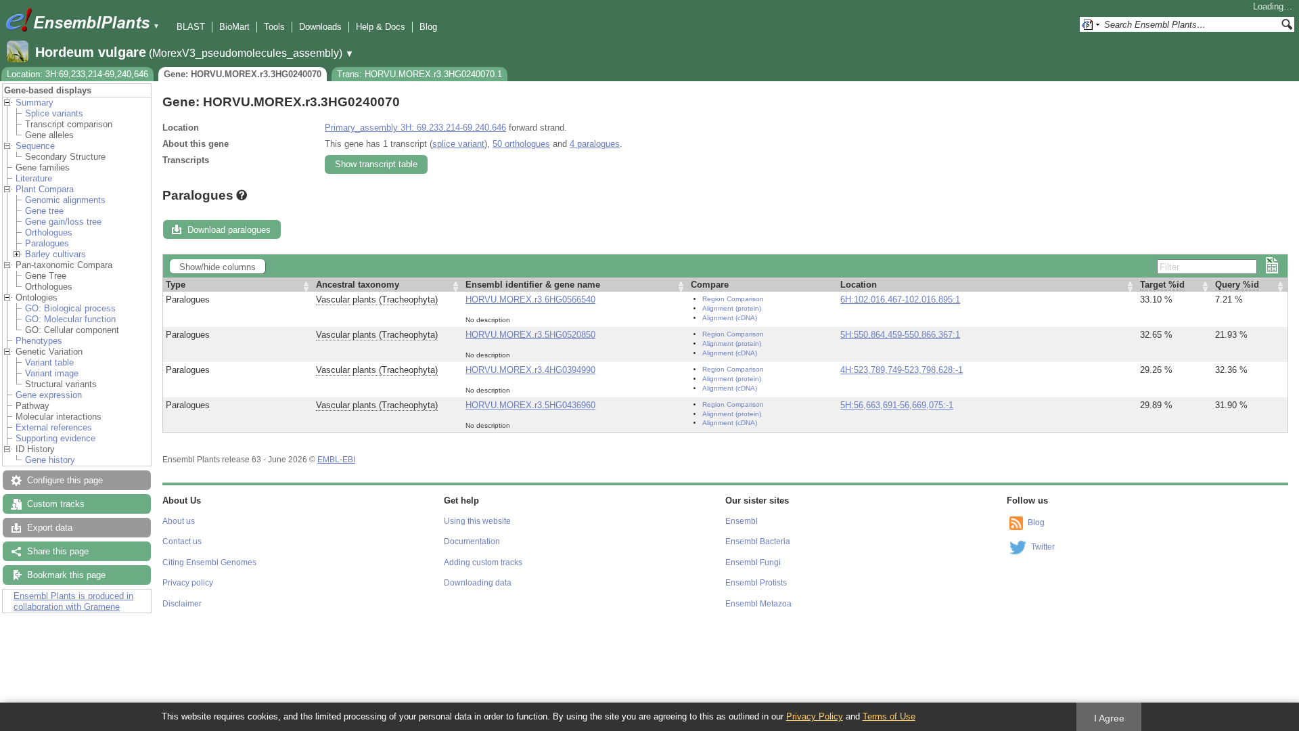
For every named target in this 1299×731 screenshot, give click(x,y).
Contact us (182, 541)
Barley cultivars (55, 254)
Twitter (1043, 547)
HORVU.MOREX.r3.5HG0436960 (530, 405)
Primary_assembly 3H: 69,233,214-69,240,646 (415, 128)
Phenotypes (39, 341)
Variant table (49, 362)
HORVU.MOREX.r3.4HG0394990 (530, 370)
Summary (34, 102)
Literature (34, 178)
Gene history (50, 460)
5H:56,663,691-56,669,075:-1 (896, 405)
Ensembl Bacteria (757, 541)
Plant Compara (45, 189)
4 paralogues (595, 144)
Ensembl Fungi (753, 562)
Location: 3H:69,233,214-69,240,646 (77, 74)
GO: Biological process (70, 308)
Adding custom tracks (483, 562)
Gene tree (44, 211)
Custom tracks (56, 504)
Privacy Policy (814, 716)
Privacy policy (187, 583)
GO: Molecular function (70, 319)
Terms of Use (889, 716)
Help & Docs (380, 27)
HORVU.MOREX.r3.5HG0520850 (530, 335)
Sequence (35, 146)
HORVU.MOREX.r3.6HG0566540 (530, 299)
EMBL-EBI (336, 460)
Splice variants (54, 113)
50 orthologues (521, 144)
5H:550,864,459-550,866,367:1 (900, 335)
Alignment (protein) (731, 308)
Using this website (477, 521)
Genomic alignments (65, 200)
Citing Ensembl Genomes (209, 562)
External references (54, 427)
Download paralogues (229, 230)
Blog (428, 27)
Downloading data (477, 583)
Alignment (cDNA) (729, 318)
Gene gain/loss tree (63, 222)
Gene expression (49, 395)
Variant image (51, 373)
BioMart (234, 27)
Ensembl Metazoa (758, 604)
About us (178, 521)
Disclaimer (182, 604)
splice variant (458, 144)
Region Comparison (733, 299)
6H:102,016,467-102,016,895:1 (900, 299)
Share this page (58, 551)
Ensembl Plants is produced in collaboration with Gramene (73, 601)
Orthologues (48, 232)
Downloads (320, 27)
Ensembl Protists (756, 583)
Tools (274, 27)
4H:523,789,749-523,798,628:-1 (901, 370)
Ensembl (741, 521)
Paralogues (47, 243)
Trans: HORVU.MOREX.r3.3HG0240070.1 (419, 74)
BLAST (191, 27)
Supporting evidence (55, 438)
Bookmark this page (66, 575)
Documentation (472, 541)
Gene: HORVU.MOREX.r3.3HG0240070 (242, 74)
